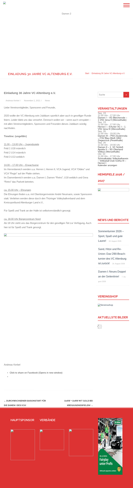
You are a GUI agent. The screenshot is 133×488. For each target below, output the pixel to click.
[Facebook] (112, 484)
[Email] (118, 484)
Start (87, 73)
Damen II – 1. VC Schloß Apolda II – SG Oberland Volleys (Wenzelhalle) (110, 149)
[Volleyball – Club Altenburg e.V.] (3, 5)
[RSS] (123, 484)
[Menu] (126, 3)
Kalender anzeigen (107, 165)
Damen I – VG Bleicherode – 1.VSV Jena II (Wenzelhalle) (112, 118)
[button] (66, 58)
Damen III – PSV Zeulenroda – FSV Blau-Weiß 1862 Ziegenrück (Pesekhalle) (112, 138)
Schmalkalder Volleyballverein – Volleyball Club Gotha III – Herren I (113, 160)
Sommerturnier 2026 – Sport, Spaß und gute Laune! (111, 236)
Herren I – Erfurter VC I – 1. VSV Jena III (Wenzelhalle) (112, 127)
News (47, 101)
